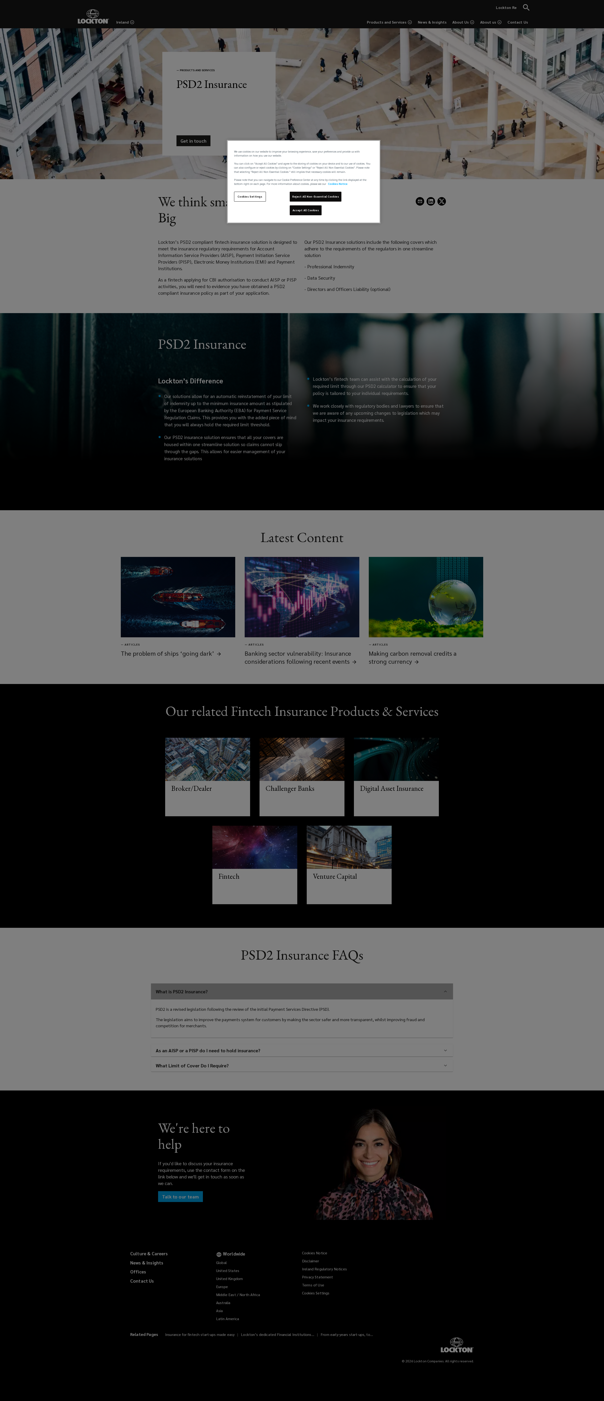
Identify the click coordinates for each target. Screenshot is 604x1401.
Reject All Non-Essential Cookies (315, 196)
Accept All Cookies (306, 210)
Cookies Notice (338, 184)
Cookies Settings (250, 196)
